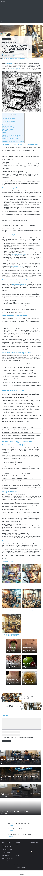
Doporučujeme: (6, 133)
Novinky (31, 844)
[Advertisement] (21, 11)
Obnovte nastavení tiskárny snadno (8, 124)
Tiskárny (7, 38)
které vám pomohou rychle (15, 68)
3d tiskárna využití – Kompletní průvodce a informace (19, 834)
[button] (1, 21)
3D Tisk (17, 844)
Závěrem (4, 132)
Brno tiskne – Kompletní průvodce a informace (15, 811)
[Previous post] (2, 697)
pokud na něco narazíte (8, 166)
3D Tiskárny (18, 846)
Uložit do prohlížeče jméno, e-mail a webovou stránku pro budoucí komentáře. (18, 737)
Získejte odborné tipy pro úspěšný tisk (9, 127)
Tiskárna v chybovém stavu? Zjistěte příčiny (10, 117)
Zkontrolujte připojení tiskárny (7, 123)
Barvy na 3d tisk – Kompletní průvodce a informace (19, 817)
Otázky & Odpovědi (6, 130)
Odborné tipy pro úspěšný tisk (7, 129)
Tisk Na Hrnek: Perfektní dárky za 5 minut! (10, 138)
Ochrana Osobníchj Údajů (21, 867)
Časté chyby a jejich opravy (7, 126)
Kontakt (31, 848)
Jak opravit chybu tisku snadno (8, 120)
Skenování (18, 851)
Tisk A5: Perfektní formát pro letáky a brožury (10, 136)
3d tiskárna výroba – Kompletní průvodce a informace (20, 828)
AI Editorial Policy (21, 874)
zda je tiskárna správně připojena (18, 266)
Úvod (1, 58)
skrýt (16, 114)
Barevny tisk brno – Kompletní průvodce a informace (19, 823)
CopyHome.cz (8, 55)
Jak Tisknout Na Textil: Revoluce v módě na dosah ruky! (12, 135)
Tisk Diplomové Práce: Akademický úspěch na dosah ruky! (13, 141)
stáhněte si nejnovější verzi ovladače (19, 254)
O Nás (31, 846)
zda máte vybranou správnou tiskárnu (19, 284)
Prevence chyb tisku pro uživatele (8, 121)
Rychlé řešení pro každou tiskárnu (8, 118)
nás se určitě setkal (9, 63)
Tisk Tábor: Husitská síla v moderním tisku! (10, 139)
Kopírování (18, 848)
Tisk (3, 38)
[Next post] (40, 706)
